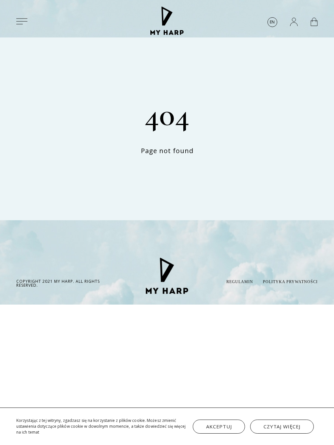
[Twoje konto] (294, 22)
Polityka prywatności (290, 282)
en (272, 22)
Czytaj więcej (282, 426)
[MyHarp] (167, 21)
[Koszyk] (314, 22)
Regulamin (239, 282)
